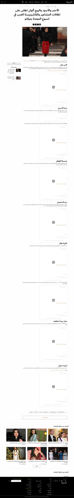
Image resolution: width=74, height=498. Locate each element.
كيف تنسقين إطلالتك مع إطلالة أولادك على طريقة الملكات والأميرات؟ (59, 462)
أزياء (46, 2)
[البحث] (5, 2)
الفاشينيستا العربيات (60, 412)
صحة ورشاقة (37, 2)
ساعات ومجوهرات (38, 481)
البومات (40, 492)
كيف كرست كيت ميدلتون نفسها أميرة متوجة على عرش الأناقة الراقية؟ (58, 443)
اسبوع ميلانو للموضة (38, 60)
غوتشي (41, 412)
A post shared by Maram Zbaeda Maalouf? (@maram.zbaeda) (53, 359)
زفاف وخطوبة (49, 494)
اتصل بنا (30, 483)
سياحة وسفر (39, 484)
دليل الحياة (31, 2)
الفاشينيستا (60, 60)
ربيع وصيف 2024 (26, 60)
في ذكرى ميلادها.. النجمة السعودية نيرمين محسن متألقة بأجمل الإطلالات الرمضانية (37, 443)
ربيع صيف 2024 (46, 412)
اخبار (40, 483)
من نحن (30, 481)
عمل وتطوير (39, 486)
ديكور (40, 488)
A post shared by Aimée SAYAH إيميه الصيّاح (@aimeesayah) (53, 404)
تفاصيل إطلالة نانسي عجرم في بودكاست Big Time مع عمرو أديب (37, 462)
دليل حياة (49, 486)
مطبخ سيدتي (29, 492)
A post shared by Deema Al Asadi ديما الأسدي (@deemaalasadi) (53, 121)
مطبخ (26, 2)
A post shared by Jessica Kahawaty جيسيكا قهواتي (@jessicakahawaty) (53, 199)
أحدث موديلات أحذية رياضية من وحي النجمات (58, 370)
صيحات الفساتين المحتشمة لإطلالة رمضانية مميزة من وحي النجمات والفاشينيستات (16, 462)
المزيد (36, 466)
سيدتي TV (29, 494)
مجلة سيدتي (29, 490)
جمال (42, 2)
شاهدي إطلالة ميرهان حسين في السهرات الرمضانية (18, 443)
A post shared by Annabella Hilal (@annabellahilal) (53, 280)
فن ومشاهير (49, 490)
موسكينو (58, 282)
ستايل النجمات (48, 6)
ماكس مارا (45, 206)
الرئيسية (55, 6)
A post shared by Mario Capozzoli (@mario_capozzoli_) (53, 240)
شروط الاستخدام (28, 484)
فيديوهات (39, 490)
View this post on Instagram (61, 89)
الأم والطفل (49, 492)
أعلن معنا (29, 486)
